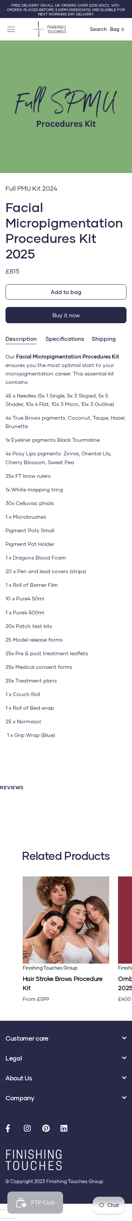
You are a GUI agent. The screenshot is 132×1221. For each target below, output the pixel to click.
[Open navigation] (11, 29)
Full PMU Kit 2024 (31, 188)
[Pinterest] (47, 1129)
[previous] (8, 115)
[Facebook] (11, 1129)
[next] (123, 115)
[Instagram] (29, 1129)
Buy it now (66, 315)
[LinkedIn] (66, 1129)
